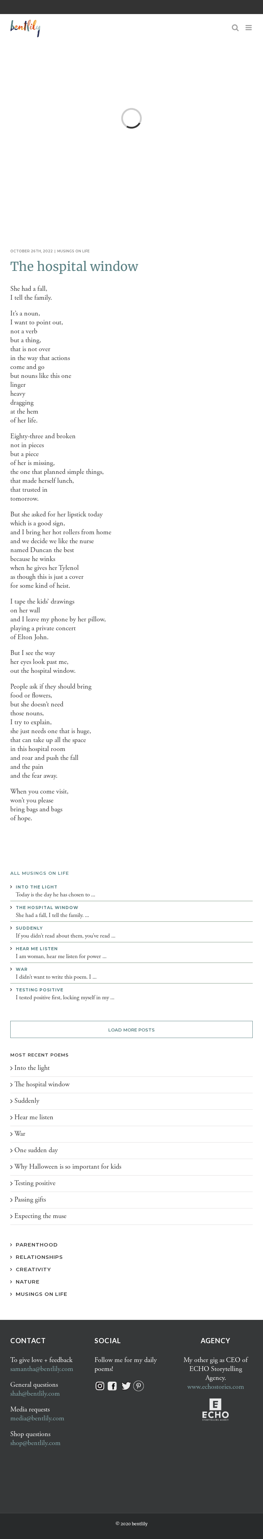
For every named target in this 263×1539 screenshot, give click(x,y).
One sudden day (36, 1150)
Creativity (33, 1269)
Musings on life (73, 251)
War (22, 969)
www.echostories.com (215, 1387)
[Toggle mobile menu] (249, 27)
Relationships (39, 1257)
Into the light (37, 887)
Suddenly (29, 928)
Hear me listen (37, 948)
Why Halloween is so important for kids (67, 1166)
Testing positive (39, 989)
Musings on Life (41, 1294)
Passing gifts (30, 1199)
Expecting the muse (40, 1216)
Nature (28, 1281)
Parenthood (37, 1244)
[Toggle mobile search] (235, 27)
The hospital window (74, 266)
